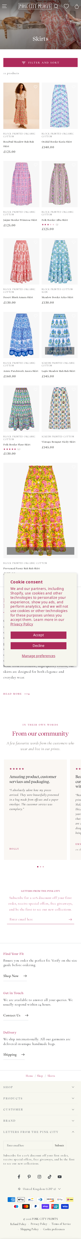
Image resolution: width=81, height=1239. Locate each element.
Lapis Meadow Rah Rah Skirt (58, 371)
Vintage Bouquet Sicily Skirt (58, 441)
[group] (40, 809)
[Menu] (4, 6)
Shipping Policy (29, 1229)
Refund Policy (18, 1224)
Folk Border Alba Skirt (55, 220)
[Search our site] (56, 6)
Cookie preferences (54, 1229)
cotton (62, 666)
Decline (38, 645)
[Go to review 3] (43, 866)
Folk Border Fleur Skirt (16, 444)
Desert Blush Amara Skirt (18, 297)
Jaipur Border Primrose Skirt (20, 220)
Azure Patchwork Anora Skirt (20, 371)
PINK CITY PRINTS (45, 1219)
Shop (40, 1076)
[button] (36, 109)
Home (29, 1076)
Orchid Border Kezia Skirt (57, 141)
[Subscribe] (71, 919)
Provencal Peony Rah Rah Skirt (21, 568)
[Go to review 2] (40, 866)
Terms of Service (61, 1224)
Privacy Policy (21, 624)
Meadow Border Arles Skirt (58, 297)
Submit (59, 1145)
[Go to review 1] (37, 866)
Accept (38, 635)
